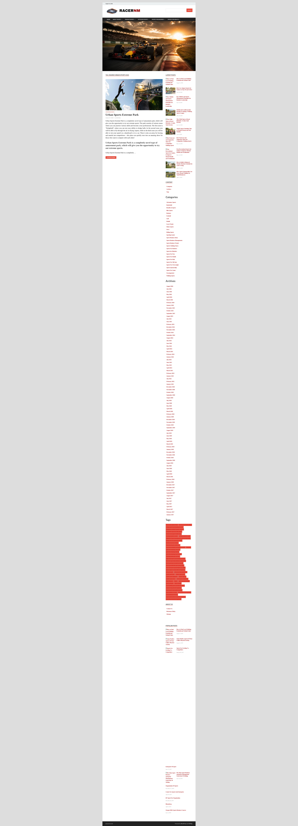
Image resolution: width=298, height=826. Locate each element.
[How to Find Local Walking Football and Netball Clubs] (170, 79)
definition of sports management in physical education (178, 538)
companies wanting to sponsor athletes (174, 529)
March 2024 (169, 351)
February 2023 (170, 373)
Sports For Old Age (171, 262)
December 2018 (170, 452)
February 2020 (170, 414)
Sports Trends (178, 583)
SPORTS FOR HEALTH (173, 19)
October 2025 (170, 310)
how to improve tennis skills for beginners (175, 569)
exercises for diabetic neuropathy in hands (175, 547)
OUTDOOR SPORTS (143, 19)
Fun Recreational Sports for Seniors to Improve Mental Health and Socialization (184, 150)
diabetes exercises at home (172, 542)
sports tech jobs (169, 583)
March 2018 (169, 476)
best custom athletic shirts (172, 524)
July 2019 (169, 433)
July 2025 (169, 319)
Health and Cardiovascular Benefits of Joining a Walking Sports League (184, 111)
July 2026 (169, 289)
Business (168, 213)
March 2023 (169, 370)
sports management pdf (184, 581)
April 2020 (169, 408)
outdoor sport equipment (171, 576)
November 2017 (170, 487)
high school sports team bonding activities (175, 558)
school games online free (182, 578)
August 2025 (169, 316)
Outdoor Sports (182, 576)
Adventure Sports (110, 112)
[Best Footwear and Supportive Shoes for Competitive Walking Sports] (170, 138)
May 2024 (169, 346)
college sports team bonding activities (174, 527)
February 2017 (170, 512)
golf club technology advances (173, 549)
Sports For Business (171, 248)
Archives (168, 189)
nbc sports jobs (169, 572)
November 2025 (170, 308)
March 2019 (169, 444)
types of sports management (184, 592)
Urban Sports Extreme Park (122, 114)
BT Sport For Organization (173, 798)
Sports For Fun (170, 254)
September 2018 (170, 460)
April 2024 (169, 348)
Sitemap (168, 614)
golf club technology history (172, 551)
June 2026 (169, 291)
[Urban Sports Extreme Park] (134, 94)
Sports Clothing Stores (172, 246)
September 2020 (170, 395)
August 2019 (169, 430)
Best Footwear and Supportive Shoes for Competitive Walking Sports (184, 139)
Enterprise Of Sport (171, 766)
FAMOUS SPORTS (129, 19)
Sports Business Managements (174, 240)
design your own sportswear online (174, 540)
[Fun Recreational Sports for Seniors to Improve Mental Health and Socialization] (170, 149)
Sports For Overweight (172, 265)
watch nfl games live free (171, 594)
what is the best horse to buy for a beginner (175, 596)
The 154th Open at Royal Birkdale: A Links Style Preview (183, 121)
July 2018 (169, 465)
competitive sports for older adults (173, 531)
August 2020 (169, 397)
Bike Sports (169, 210)
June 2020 (169, 403)
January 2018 (170, 482)
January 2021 (170, 384)
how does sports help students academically (175, 560)
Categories (169, 186)
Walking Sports (170, 275)
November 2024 (170, 329)
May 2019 (169, 438)
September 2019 (170, 427)
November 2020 (170, 389)
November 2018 (170, 455)
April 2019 (169, 441)
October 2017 (170, 490)
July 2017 (169, 498)
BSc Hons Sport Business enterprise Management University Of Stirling (183, 774)
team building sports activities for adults (175, 585)
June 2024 (169, 343)
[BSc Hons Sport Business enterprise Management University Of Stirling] (170, 773)
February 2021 (170, 381)
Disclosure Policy (170, 611)
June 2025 (169, 321)
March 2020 (169, 411)
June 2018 (169, 468)
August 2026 (169, 286)
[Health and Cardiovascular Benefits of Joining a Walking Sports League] (170, 110)
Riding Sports (170, 232)
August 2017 (169, 495)
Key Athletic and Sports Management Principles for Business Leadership (184, 98)
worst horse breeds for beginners (173, 599)
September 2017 (170, 493)
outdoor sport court (180, 574)
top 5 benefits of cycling (171, 592)
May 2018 (169, 471)
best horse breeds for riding (185, 524)
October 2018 (170, 457)
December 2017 (170, 484)
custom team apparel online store (173, 533)
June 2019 (169, 436)
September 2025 (170, 313)
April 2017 (169, 506)
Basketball (169, 205)
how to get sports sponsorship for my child (175, 567)
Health (168, 221)
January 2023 (170, 376)
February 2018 (170, 479)
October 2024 (170, 332)
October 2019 (170, 425)
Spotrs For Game (171, 270)
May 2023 (169, 365)
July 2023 (169, 359)
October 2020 (170, 392)
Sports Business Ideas (172, 237)
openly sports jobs (170, 574)
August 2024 (169, 338)
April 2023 (169, 368)
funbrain (188, 547)
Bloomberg (169, 804)
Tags (167, 192)
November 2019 (170, 422)
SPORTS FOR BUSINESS (158, 19)
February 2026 (170, 302)
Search (189, 10)
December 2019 (170, 419)
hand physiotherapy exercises (172, 556)
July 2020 (169, 400)
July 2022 (169, 378)
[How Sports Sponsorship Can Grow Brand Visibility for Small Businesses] (170, 171)
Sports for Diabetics (171, 251)
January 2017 (170, 514)
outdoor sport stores (170, 578)
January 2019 (170, 449)
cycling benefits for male (184, 536)
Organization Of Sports (172, 786)
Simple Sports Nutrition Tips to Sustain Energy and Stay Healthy (184, 130)
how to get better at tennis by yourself (174, 563)
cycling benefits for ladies (172, 536)
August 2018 (169, 463)
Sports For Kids (170, 259)
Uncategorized (170, 273)
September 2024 (170, 335)
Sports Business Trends (172, 243)
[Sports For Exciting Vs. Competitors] (170, 648)
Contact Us (169, 608)
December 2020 (170, 387)
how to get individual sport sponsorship (175, 565)
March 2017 (169, 509)
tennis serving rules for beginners (173, 587)
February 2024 (170, 354)
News (167, 229)
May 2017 (169, 504)
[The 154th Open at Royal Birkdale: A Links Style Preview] (170, 119)
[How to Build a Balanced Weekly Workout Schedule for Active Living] (170, 162)
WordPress (183, 823)
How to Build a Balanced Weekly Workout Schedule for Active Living (184, 164)
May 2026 (169, 294)
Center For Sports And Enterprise (175, 792)
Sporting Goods (170, 235)
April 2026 (169, 297)
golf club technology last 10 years (173, 554)
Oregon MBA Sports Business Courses (176, 810)
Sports (175, 581)
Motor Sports (170, 226)
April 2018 (169, 474)
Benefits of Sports (171, 207)
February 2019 (170, 446)
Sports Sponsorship (171, 267)
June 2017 (169, 501)
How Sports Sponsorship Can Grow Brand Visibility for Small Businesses (184, 173)
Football (168, 216)
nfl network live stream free (181, 572)
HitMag (190, 823)
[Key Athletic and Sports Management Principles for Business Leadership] (170, 97)
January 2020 (170, 416)
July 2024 (169, 340)
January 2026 (170, 305)
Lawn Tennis (169, 224)
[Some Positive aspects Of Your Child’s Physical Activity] (170, 639)
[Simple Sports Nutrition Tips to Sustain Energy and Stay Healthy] (170, 128)
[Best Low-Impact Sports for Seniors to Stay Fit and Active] (170, 88)
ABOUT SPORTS (117, 19)
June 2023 (169, 362)
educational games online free (172, 545)
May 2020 (169, 406)
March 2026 (169, 300)
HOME (108, 19)
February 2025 (170, 324)
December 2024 (170, 327)
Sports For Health (171, 256)
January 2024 (170, 357)
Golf (167, 218)
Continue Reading (110, 157)
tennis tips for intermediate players (174, 590)
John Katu (118, 117)
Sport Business (169, 581)
